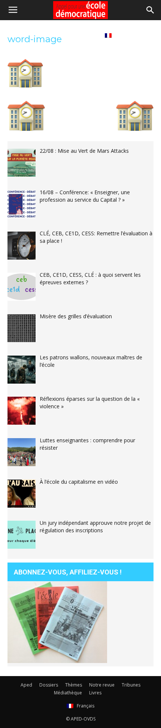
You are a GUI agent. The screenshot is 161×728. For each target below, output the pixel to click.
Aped (26, 685)
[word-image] (25, 86)
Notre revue (102, 685)
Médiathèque (55, 35)
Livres (87, 35)
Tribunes (19, 35)
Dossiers (48, 685)
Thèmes (73, 685)
